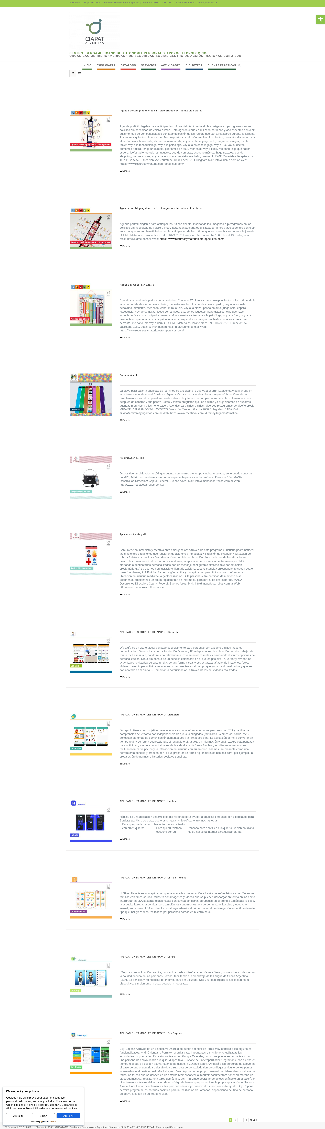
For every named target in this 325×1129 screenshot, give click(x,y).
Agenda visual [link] (128, 375)
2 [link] (235, 1120)
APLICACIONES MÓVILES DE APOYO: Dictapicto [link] (150, 714)
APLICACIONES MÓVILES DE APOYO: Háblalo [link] (148, 801)
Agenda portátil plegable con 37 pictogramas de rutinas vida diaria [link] (161, 110)
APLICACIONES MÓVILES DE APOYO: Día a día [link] (149, 632)
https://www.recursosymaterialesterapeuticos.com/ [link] (192, 239)
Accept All (68, 1116)
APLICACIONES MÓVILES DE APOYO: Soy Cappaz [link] (151, 1033)
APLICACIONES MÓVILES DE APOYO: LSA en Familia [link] (153, 877)
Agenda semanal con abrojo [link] (137, 284)
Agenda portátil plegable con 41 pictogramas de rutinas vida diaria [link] (161, 208)
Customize (18, 1116)
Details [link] (126, 170)
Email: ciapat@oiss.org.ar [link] (203, 2)
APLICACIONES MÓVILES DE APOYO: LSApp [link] (147, 956)
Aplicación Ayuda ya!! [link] (133, 534)
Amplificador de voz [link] (132, 457)
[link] (320, 19)
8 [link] (246, 1120)
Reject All (43, 1116)
